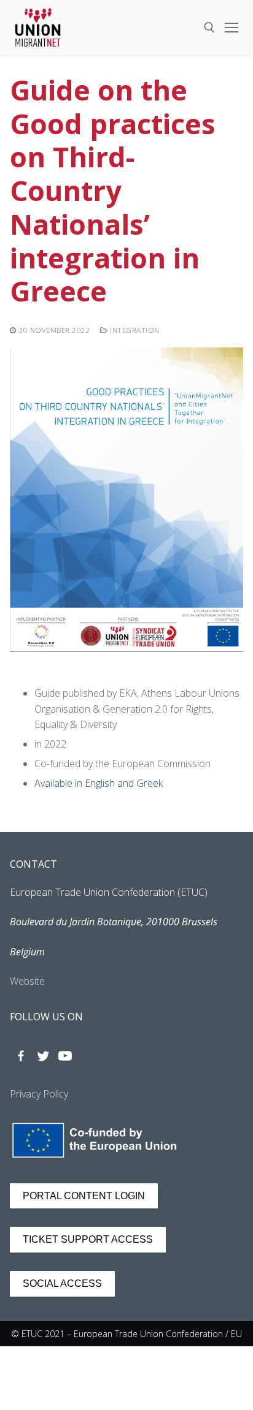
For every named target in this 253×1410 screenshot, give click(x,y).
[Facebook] (21, 1056)
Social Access (62, 1283)
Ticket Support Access (88, 1239)
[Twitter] (43, 1056)
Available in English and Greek (98, 783)
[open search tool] (209, 27)
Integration (134, 330)
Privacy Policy (39, 1094)
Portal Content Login (84, 1196)
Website (27, 981)
